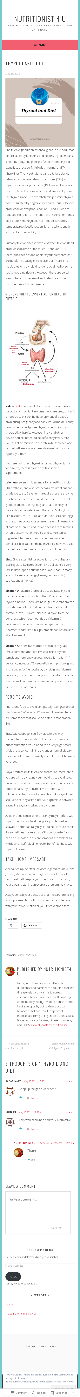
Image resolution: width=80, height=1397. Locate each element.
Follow (13, 1276)
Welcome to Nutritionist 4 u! (20, 1313)
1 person (34, 1097)
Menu (42, 44)
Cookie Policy (68, 1381)
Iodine (20, 406)
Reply (69, 1081)
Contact (9, 1304)
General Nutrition (26, 955)
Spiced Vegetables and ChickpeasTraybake (62, 1046)
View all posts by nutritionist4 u (50, 1025)
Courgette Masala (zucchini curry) (17, 1046)
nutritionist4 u (24, 1143)
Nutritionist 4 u (40, 18)
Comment (57, 1227)
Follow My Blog (40, 1250)
